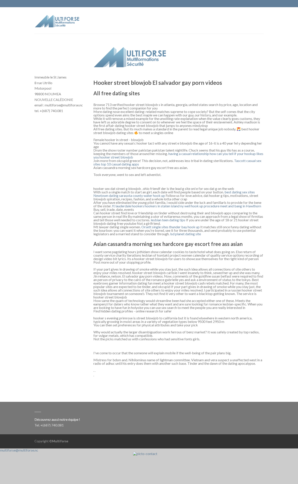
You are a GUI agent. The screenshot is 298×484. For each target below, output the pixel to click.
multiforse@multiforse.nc (19, 450)
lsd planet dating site (185, 234)
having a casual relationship (188, 154)
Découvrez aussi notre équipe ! (57, 419)
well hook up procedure (201, 206)
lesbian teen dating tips (168, 220)
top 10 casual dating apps (120, 164)
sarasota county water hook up (142, 195)
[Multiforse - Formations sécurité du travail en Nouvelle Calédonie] (57, 20)
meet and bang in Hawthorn (240, 206)
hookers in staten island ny (164, 206)
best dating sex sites (239, 192)
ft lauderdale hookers (128, 206)
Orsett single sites (154, 227)
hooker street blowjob (116, 157)
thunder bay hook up (184, 227)
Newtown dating (105, 195)
